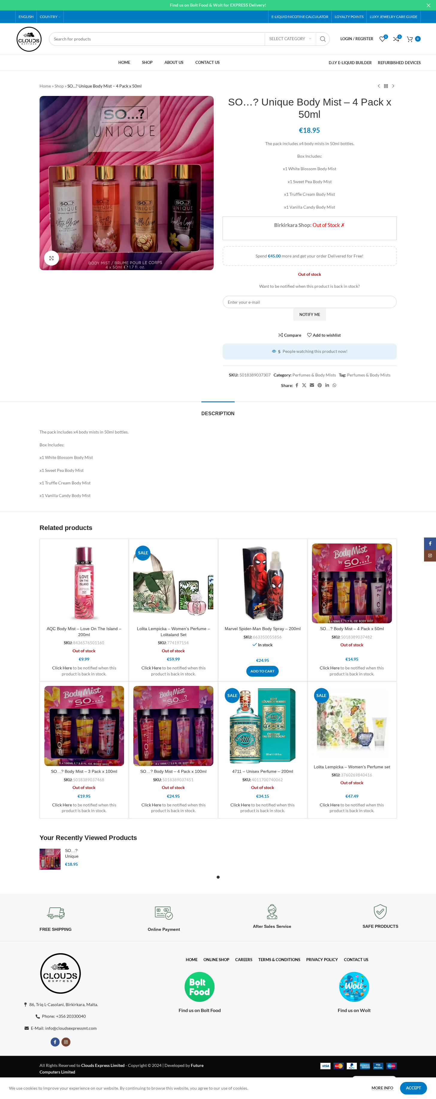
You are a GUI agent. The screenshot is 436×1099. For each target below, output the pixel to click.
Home (45, 85)
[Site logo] (29, 38)
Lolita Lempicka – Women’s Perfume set (352, 766)
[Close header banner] (428, 5)
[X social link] (304, 385)
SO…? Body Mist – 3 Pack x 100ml (84, 771)
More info (383, 1088)
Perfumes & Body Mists (314, 374)
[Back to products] (386, 86)
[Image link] (60, 972)
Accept (413, 1088)
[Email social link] (312, 385)
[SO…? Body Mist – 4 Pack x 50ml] (352, 584)
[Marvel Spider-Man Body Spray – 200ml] (263, 584)
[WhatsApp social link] (334, 385)
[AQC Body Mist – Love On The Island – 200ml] (84, 584)
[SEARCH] (323, 39)
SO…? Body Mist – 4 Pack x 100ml (173, 771)
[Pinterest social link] (320, 385)
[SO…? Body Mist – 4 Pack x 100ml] (173, 726)
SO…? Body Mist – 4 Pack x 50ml (352, 628)
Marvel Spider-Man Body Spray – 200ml (263, 628)
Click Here (62, 667)
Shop (59, 85)
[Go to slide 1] (218, 877)
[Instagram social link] (65, 1042)
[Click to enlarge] (51, 258)
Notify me (309, 314)
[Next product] (393, 86)
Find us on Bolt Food (200, 1010)
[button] (262, 671)
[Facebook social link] (296, 385)
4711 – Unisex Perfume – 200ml (262, 771)
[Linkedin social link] (327, 385)
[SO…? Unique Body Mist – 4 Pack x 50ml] (50, 859)
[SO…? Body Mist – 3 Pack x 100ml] (84, 726)
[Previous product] (378, 86)
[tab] (218, 410)
